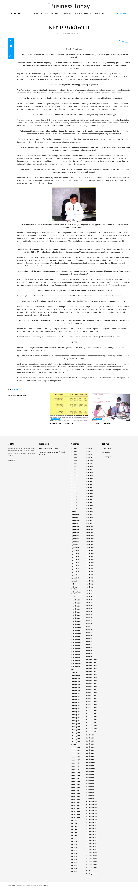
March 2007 (89, 533)
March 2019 (89, 569)
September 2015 (91, 838)
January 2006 (75, 757)
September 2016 (91, 841)
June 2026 (89, 524)
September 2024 (91, 865)
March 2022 (89, 575)
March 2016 (89, 560)
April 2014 (74, 475)
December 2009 (76, 615)
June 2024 (89, 518)
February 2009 (75, 690)
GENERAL (74, 745)
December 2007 (76, 609)
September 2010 (91, 822)
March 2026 (89, 587)
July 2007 (74, 829)
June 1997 (89, 463)
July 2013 (74, 847)
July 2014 (74, 850)
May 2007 (89, 602)
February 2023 (75, 730)
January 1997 (75, 748)
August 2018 (75, 557)
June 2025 (89, 521)
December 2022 (76, 654)
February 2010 (75, 693)
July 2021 (74, 869)
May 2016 (89, 629)
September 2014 (91, 835)
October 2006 (90, 741)
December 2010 (76, 618)
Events (73, 669)
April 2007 (74, 454)
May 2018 (89, 635)
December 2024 (76, 663)
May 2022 (89, 644)
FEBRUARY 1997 (76, 675)
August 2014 (75, 545)
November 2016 (91, 699)
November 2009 (91, 678)
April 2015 (74, 478)
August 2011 (75, 536)
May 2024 (89, 650)
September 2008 (91, 816)
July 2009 (74, 835)
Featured (74, 672)
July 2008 (74, 832)
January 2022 (75, 805)
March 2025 (89, 584)
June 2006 (89, 466)
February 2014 (75, 706)
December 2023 (76, 660)
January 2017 (75, 790)
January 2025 (75, 814)
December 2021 (76, 651)
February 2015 (75, 709)
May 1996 (89, 590)
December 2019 (76, 645)
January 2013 (75, 778)
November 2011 (91, 684)
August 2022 (75, 569)
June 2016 (89, 496)
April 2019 (74, 490)
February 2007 (75, 684)
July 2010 (74, 838)
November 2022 (91, 717)
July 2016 (74, 857)
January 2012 (75, 775)
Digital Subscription (83, 14)
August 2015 (75, 548)
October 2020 (90, 783)
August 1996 (75, 515)
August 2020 (75, 563)
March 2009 (89, 539)
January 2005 (75, 754)
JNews (13, 885)
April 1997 (74, 448)
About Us (54, 14)
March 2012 (89, 548)
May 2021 (89, 641)
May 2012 (89, 617)
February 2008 (75, 687)
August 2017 (75, 554)
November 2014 (91, 693)
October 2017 (90, 774)
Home (36, 14)
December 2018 (76, 642)
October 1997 (90, 738)
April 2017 (74, 484)
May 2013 (89, 620)
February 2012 (75, 700)
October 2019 (90, 780)
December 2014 (76, 630)
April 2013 (74, 472)
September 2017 (91, 844)
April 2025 (74, 505)
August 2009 (75, 530)
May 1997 (89, 593)
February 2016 (75, 712)
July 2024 (89, 451)
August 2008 (75, 527)
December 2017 (76, 639)
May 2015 (89, 626)
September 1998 (91, 807)
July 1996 (74, 820)
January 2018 (75, 793)
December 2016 (76, 636)
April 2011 (74, 466)
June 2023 (89, 515)
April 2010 (74, 463)
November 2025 (91, 732)
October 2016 (90, 771)
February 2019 (75, 721)
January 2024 (75, 811)
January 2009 (75, 766)
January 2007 (75, 760)
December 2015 (76, 633)
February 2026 (75, 742)
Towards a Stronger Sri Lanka (48, 448)
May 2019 (89, 638)
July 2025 (89, 454)
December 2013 (76, 627)
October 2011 (90, 756)
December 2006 (76, 606)
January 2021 (75, 802)
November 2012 (91, 687)
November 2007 (91, 671)
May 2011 (89, 614)
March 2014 (89, 554)
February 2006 (75, 681)
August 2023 (75, 572)
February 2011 (75, 697)
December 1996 (76, 600)
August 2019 (75, 560)
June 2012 (89, 484)
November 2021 (91, 714)
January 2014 (75, 781)
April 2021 (74, 493)
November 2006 (91, 665)
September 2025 (91, 868)
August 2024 (75, 575)
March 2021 (89, 572)
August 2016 (75, 551)
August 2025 (75, 578)
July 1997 (74, 823)
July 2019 (74, 866)
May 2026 (89, 656)
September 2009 (91, 819)
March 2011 (89, 545)
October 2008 (90, 747)
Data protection (76, 597)
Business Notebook (74, 588)
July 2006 (74, 826)
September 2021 (91, 856)
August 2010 (75, 533)
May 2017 (89, 632)
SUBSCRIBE (122, 13)
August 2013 (75, 542)
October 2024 (90, 795)
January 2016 (75, 787)
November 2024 (91, 726)
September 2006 (91, 810)
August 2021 (75, 566)
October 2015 (90, 768)
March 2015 (89, 557)
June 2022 (89, 511)
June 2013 (89, 487)
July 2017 (74, 860)
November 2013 (91, 690)
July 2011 (74, 841)
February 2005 (75, 678)
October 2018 (90, 777)
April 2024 (74, 502)
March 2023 (89, 578)
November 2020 (91, 711)
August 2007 (75, 524)
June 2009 (89, 475)
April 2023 (74, 499)
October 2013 (90, 762)
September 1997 (91, 804)
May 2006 (89, 599)
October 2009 (90, 750)
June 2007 (89, 469)
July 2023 (89, 448)
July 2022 (74, 872)
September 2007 (91, 813)
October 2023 (90, 792)
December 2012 (76, 624)
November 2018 (91, 705)
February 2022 (75, 727)
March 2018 (89, 566)
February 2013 (75, 703)
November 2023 (91, 723)
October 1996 (90, 735)
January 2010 (75, 769)
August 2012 (75, 539)
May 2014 (89, 623)
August (73, 511)
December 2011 (76, 621)
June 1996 (89, 460)
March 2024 (89, 581)
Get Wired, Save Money (17, 395)
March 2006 (89, 530)
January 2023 (75, 808)
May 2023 (89, 647)
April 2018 (74, 487)
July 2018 (74, 863)
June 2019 (89, 505)
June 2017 (89, 499)
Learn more (11, 460)
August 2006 (75, 521)
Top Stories (90, 871)
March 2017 (89, 563)
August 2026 (75, 581)
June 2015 (89, 493)
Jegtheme (45, 885)
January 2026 (75, 817)
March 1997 (89, 527)
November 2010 (91, 681)
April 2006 (74, 451)
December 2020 (76, 648)
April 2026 (74, 508)
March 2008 (89, 536)
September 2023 (91, 862)
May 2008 (89, 605)
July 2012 (74, 844)
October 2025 (90, 798)
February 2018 (75, 718)
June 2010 (89, 478)
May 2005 (89, 596)
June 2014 (89, 490)
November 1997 (91, 662)
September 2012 (91, 828)
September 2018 (91, 847)
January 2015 (75, 784)
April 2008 (74, 457)
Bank (72, 584)
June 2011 (89, 481)
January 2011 (75, 772)
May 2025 (89, 653)
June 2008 (89, 472)
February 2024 (75, 733)
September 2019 (91, 850)
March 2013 (89, 551)
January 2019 (75, 796)
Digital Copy (99, 14)
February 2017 (75, 715)
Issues (43, 14)
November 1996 (91, 659)
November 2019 (91, 708)
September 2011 (91, 825)
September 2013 (91, 832)
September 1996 (91, 801)
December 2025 (76, 666)
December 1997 (76, 603)
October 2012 (90, 759)
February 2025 (75, 739)
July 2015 (74, 853)
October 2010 (90, 753)
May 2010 (89, 611)
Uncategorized (91, 874)
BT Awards (66, 14)
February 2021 (75, 724)
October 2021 (90, 786)
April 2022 (74, 496)
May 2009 (89, 608)
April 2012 (74, 469)
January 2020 (75, 799)
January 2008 (75, 763)
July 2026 (89, 457)
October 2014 (90, 765)
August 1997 (55, 419)
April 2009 (74, 460)
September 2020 (91, 853)
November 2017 (91, 702)
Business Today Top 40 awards (76, 593)
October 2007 (90, 744)
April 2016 (74, 481)
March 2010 (89, 542)
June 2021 (89, 508)
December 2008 (76, 612)
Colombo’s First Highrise (102, 423)
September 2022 (91, 859)
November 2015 (91, 696)
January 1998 (75, 751)
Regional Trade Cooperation (61, 423)
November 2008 (91, 675)
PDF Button (125, 42)
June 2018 (89, 502)
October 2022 (90, 789)
